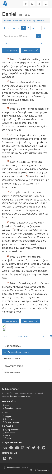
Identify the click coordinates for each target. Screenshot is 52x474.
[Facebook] (11, 447)
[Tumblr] (38, 447)
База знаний (10, 432)
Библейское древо (13, 408)
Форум (8, 438)
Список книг (23, 336)
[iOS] (4, 458)
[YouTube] (17, 447)
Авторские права (12, 422)
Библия (7, 20)
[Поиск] (39, 3)
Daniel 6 (41, 20)
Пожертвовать (42, 470)
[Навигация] (45, 3)
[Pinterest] (43, 447)
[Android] (10, 458)
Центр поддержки (12, 430)
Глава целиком (10, 50)
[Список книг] (25, 3)
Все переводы (13, 372)
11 (39, 28)
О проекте (9, 419)
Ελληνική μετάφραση (24, 20)
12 (44, 28)
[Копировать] (37, 50)
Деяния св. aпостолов (20, 395)
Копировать (27, 50)
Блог (7, 405)
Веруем (8, 416)
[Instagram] (22, 447)
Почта (7, 435)
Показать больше (12, 358)
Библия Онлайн (13, 467)
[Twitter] (33, 447)
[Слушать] (32, 3)
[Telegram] (28, 447)
